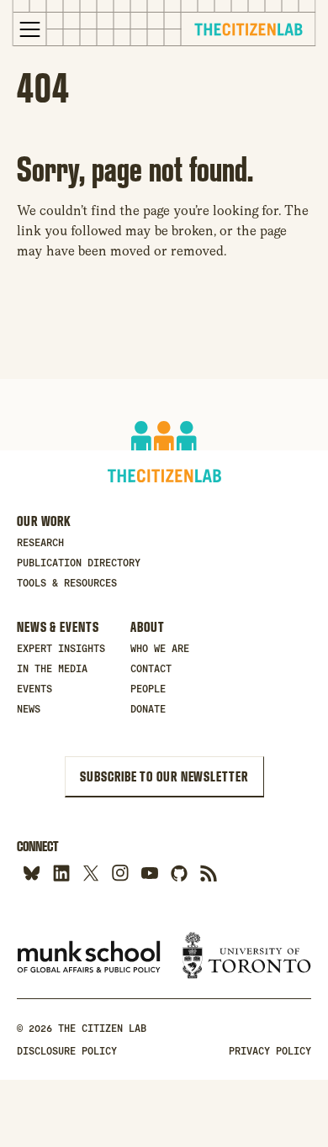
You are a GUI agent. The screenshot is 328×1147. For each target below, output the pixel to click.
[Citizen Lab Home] (248, 31)
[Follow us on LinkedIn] (61, 872)
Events (34, 689)
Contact (151, 669)
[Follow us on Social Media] (178, 872)
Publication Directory (78, 563)
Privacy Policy (270, 1051)
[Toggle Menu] (30, 29)
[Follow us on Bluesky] (31, 872)
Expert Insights (61, 649)
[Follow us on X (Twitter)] (90, 872)
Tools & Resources (67, 583)
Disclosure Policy (67, 1051)
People (148, 689)
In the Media (52, 669)
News (28, 709)
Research (40, 543)
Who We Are (159, 649)
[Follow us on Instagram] (120, 872)
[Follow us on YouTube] (149, 872)
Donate (148, 709)
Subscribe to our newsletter (163, 776)
